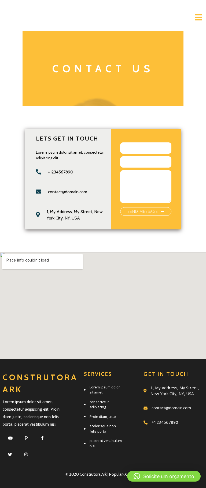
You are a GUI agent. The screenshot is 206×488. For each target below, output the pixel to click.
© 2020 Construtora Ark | (87, 474)
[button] (164, 476)
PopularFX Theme (125, 474)
